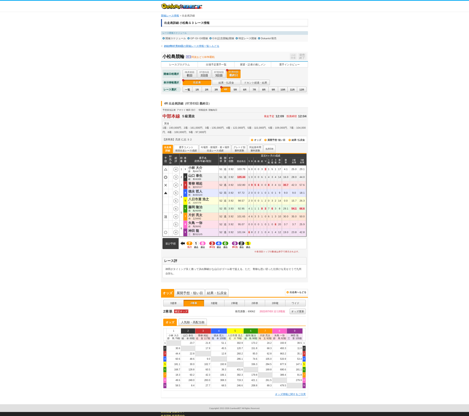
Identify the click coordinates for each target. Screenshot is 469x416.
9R (273, 89)
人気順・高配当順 (192, 322)
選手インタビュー (289, 64)
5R (235, 89)
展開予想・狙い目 (190, 293)
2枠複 (275, 303)
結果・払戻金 (226, 82)
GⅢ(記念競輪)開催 (223, 38)
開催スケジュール (175, 38)
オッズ (257, 140)
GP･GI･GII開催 (199, 38)
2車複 (234, 303)
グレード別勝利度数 (239, 149)
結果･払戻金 (298, 140)
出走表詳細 (167, 149)
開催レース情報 (170, 15)
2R (206, 89)
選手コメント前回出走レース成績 (186, 149)
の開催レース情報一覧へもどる (191, 46)
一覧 (187, 89)
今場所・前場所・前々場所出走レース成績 (215, 149)
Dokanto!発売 (268, 38)
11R (292, 89)
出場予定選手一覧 (216, 64)
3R (216, 89)
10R (282, 89)
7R (254, 89)
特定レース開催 (247, 38)
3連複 (214, 303)
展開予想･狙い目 (276, 140)
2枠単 (255, 303)
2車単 (194, 303)
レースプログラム (179, 64)
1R (197, 89)
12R (301, 89)
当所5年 (269, 149)
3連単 (173, 303)
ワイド (295, 303)
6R (244, 89)
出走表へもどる (298, 292)
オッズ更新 (297, 311)
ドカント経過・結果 (255, 82)
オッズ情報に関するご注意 (290, 394)
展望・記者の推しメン (253, 64)
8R (263, 89)
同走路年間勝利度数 (255, 149)
